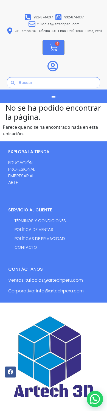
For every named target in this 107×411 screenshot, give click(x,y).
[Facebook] (10, 372)
